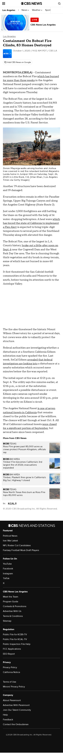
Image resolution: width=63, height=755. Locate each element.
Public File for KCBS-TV (15, 634)
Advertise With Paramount (16, 705)
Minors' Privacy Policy (14, 686)
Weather (36, 10)
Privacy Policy (10, 667)
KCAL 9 (12, 503)
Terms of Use (9, 682)
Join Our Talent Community (17, 710)
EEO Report (9, 654)
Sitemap (7, 621)
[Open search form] (59, 3)
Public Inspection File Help (16, 644)
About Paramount (12, 700)
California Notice (11, 672)
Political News (10, 536)
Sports (48, 10)
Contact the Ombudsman (16, 724)
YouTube (7, 564)
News (25, 10)
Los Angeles (8, 10)
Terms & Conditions (13, 616)
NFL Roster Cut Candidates (17, 545)
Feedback (8, 719)
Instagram (8, 573)
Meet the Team (10, 597)
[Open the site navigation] (11, 3)
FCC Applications (12, 649)
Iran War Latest (10, 540)
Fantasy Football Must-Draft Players (21, 550)
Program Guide (10, 601)
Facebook (8, 568)
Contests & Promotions (14, 606)
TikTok (6, 578)
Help (5, 715)
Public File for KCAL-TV (15, 639)
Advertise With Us (12, 611)
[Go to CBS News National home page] (31, 3)
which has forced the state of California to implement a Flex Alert (31, 223)
